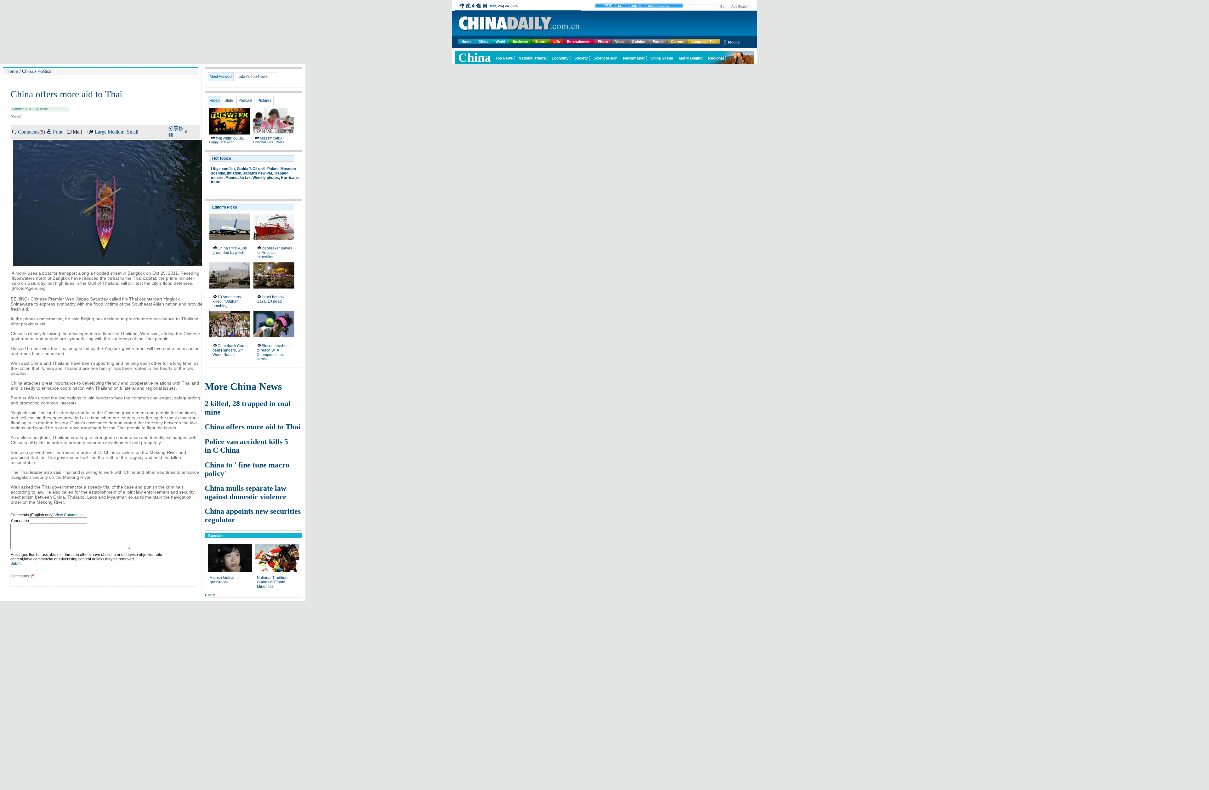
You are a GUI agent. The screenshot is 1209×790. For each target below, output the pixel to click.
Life (556, 41)
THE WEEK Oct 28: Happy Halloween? (226, 140)
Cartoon (677, 41)
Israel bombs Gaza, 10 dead (270, 299)
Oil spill (259, 169)
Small (132, 132)
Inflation (234, 173)
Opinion (638, 41)
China (483, 41)
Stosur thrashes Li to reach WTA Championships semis (274, 352)
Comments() (31, 132)
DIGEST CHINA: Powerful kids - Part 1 (269, 140)
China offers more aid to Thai (253, 427)
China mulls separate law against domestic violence (246, 492)
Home (466, 41)
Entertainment (579, 41)
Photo (603, 41)
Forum (658, 41)
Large (100, 132)
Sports (540, 41)
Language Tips (704, 41)
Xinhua (16, 116)
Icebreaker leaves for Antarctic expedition (274, 252)
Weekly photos (266, 177)
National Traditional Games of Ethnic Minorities (274, 582)
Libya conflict (223, 169)
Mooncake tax (238, 177)
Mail (77, 132)
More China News (243, 386)
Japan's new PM (257, 173)
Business (520, 41)
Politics (44, 71)
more (210, 594)
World (500, 41)
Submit (16, 563)
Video (620, 41)
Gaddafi (244, 169)
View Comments (68, 515)
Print (57, 132)
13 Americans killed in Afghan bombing (227, 301)
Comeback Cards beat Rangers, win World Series (230, 350)
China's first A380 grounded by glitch (230, 250)
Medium (116, 132)
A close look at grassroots (222, 579)
